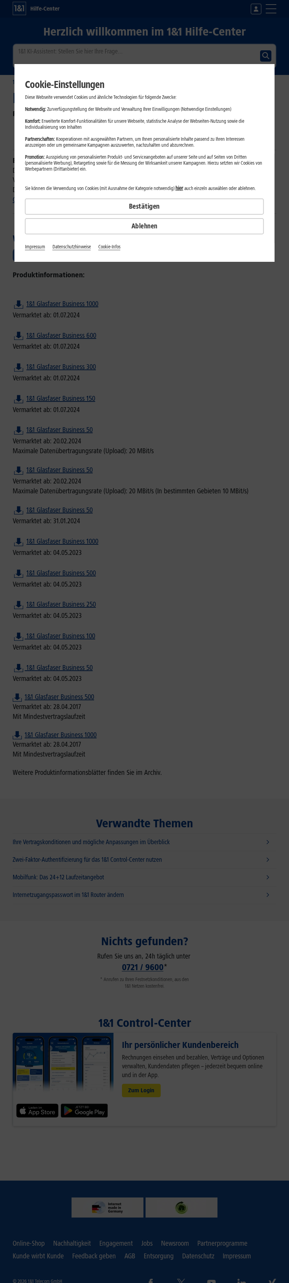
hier (179, 188)
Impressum (35, 247)
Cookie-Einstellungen (64, 84)
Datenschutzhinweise (72, 247)
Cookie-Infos (109, 247)
